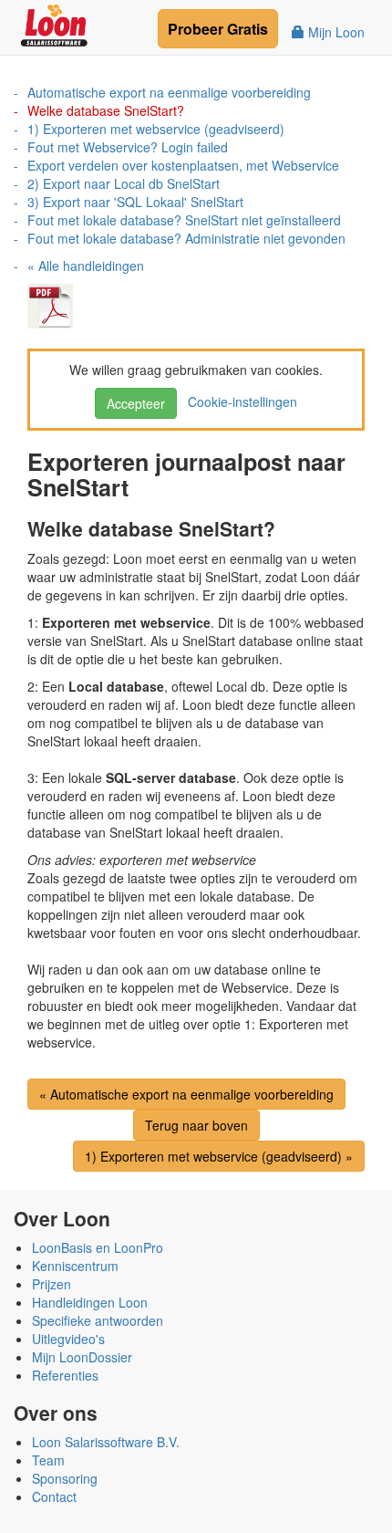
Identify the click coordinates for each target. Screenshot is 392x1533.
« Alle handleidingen (85, 265)
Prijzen (51, 1284)
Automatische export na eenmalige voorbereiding (169, 92)
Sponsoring (65, 1478)
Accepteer (136, 403)
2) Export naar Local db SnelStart (123, 183)
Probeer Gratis (218, 28)
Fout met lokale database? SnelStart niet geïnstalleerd (184, 220)
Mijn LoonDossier (82, 1357)
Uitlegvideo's (68, 1339)
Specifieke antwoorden (97, 1320)
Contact (54, 1496)
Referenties (65, 1375)
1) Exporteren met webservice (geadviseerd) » (219, 1156)
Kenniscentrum (75, 1266)
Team (48, 1460)
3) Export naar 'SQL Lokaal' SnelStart (135, 202)
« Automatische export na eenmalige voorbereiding (186, 1094)
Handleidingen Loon (90, 1302)
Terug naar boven (196, 1125)
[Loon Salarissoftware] (55, 23)
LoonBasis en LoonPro (97, 1247)
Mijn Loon (334, 32)
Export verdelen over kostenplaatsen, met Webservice (183, 165)
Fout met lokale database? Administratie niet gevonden (186, 238)
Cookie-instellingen (239, 401)
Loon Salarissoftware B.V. (106, 1442)
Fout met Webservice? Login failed (127, 147)
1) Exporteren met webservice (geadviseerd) (155, 129)
